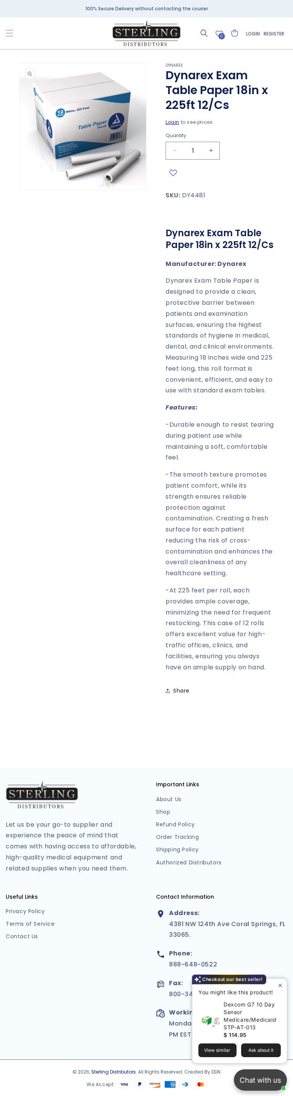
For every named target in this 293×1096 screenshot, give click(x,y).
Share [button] (181, 690)
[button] (9, 33)
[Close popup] (280, 985)
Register (274, 33)
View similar (217, 1050)
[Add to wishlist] (173, 173)
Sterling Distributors (113, 1072)
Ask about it (261, 1050)
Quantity (176, 135)
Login (253, 33)
